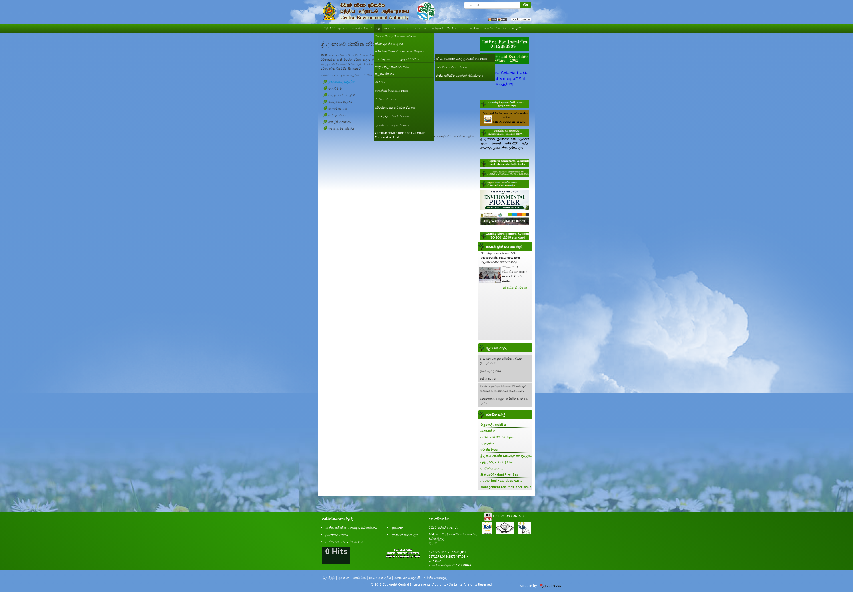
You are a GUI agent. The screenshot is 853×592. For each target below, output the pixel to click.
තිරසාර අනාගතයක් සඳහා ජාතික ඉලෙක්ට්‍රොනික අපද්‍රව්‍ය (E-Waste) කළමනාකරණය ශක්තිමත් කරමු (500, 257)
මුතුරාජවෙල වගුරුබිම (341, 82)
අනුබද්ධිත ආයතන (491, 468)
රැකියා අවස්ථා (488, 378)
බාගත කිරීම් (487, 431)
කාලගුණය (487, 443)
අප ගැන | (345, 578)
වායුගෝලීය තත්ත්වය (493, 425)
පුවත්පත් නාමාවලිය (405, 535)
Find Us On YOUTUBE (509, 515)
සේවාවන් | (360, 578)
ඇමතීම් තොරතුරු (435, 578)
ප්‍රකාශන (397, 528)
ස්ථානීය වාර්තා (489, 450)
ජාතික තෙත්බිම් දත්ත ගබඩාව (344, 542)
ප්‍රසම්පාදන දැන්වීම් (490, 371)
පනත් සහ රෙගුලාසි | (408, 578)
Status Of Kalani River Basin (500, 474)
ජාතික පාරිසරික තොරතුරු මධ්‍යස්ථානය (351, 528)
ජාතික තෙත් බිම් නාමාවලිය (496, 437)
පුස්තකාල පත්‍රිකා (336, 535)
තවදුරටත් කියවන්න (515, 287)
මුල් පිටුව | (330, 578)
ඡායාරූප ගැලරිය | (381, 578)
